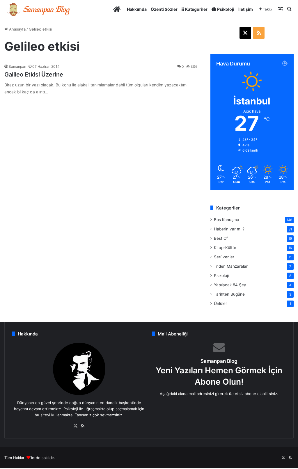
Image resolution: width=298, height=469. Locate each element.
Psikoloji (225, 9)
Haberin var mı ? (229, 229)
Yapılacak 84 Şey (230, 285)
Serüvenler (224, 257)
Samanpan (17, 66)
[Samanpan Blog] (37, 9)
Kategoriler (195, 9)
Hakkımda (137, 9)
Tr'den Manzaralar (231, 266)
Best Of (221, 238)
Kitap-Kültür (225, 247)
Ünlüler (220, 303)
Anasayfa (17, 29)
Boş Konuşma (226, 219)
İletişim (245, 9)
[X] (75, 425)
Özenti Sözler (164, 9)
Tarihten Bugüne (229, 294)
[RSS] (82, 425)
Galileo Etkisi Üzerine (33, 74)
